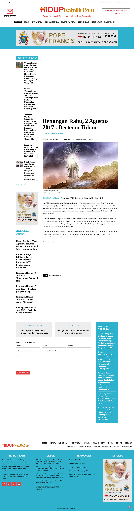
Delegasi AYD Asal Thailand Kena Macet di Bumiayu (73, 331)
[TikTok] (14, 484)
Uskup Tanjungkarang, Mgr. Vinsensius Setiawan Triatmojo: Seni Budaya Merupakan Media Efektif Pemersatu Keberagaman (31, 99)
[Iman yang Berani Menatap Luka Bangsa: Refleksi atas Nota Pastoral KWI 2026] (19, 147)
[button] (117, 22)
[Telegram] (116, 139)
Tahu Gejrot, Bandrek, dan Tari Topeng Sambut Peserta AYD (34, 331)
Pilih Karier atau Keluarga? (77, 463)
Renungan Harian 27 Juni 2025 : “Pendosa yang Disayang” (26, 289)
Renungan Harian (54, 133)
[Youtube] (19, 484)
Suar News (99, 424)
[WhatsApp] (112, 139)
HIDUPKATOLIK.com (51, 198)
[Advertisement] (80, 68)
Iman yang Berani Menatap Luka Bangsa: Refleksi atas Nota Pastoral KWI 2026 (31, 150)
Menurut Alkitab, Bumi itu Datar (78, 460)
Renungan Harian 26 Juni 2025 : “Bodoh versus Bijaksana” (26, 299)
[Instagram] (9, 484)
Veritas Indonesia (21, 184)
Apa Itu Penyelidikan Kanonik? (78, 467)
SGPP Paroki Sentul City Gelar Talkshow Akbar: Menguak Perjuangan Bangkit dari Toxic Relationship (31, 171)
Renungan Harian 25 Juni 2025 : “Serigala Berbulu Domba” (26, 310)
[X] (107, 139)
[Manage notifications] (129, 507)
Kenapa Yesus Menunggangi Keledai (79, 471)
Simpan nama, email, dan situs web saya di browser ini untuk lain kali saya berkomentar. (40, 350)
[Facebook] (103, 139)
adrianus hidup (54, 139)
